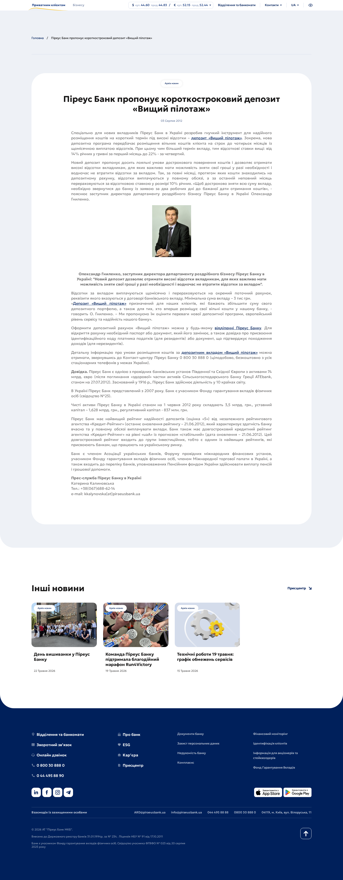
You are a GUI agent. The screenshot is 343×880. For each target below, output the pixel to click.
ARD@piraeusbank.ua (149, 812)
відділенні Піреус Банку (238, 328)
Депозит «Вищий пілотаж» (99, 303)
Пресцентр (296, 588)
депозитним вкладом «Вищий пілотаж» (219, 352)
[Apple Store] (268, 793)
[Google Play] (298, 793)
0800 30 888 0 (245, 812)
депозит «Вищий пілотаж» (216, 138)
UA (293, 5)
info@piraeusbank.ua (186, 812)
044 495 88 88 (217, 812)
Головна (38, 38)
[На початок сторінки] (306, 833)
